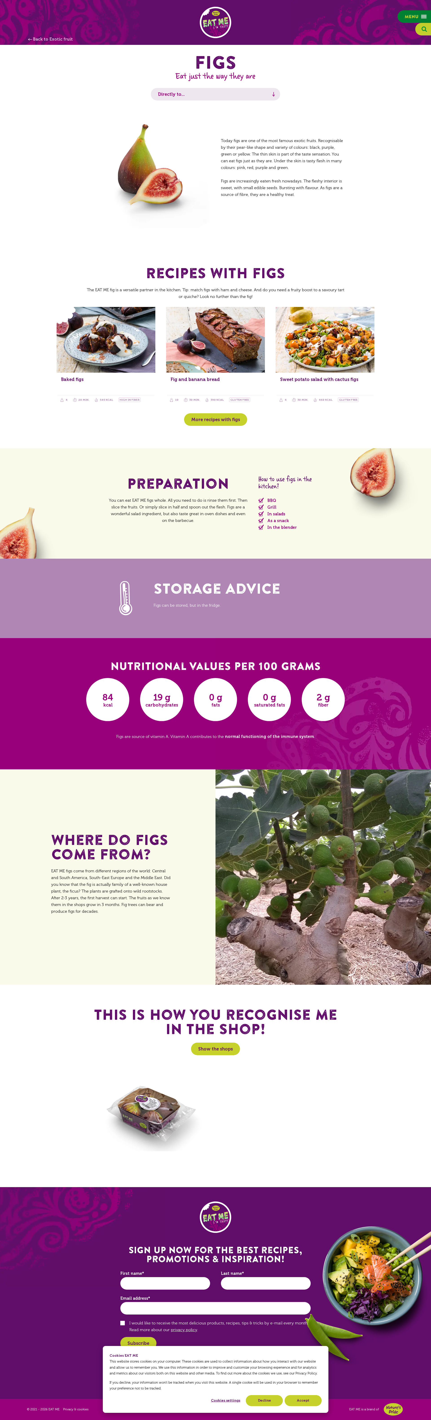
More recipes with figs (215, 419)
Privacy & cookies (75, 1409)
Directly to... (171, 94)
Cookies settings (225, 1400)
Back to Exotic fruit (53, 39)
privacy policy (184, 1330)
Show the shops (215, 1049)
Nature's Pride (393, 1409)
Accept (303, 1400)
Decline (264, 1400)
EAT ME (215, 22)
